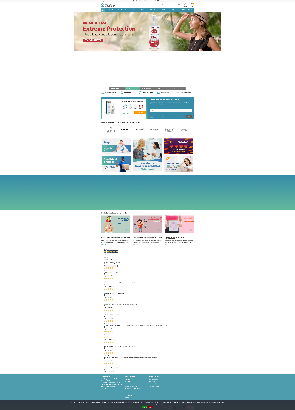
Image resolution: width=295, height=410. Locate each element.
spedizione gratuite (142, 0)
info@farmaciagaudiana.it (109, 386)
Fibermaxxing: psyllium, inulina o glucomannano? (143, 238)
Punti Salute (152, 381)
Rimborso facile (128, 92)
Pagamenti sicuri (165, 92)
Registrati (151, 383)
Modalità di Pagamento (131, 386)
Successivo (114, 265)
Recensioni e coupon (154, 386)
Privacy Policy (128, 390)
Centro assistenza (153, 379)
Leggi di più (103, 244)
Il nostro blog (128, 395)
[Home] (103, 10)
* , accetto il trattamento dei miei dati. (164, 116)
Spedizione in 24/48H (110, 92)
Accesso (111, 1)
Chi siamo (127, 381)
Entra (156, 383)
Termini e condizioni (130, 393)
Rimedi (126, 383)
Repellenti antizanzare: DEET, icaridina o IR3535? (115, 237)
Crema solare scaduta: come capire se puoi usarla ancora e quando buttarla (179, 238)
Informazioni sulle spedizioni (132, 388)
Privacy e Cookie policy (157, 116)
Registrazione (105, 1)
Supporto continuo (148, 92)
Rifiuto (150, 407)
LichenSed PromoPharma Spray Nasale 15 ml (132, 101)
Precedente (107, 265)
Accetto (145, 407)
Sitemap (127, 397)
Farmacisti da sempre (185, 92)
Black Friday (128, 379)
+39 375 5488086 (185, 1)
